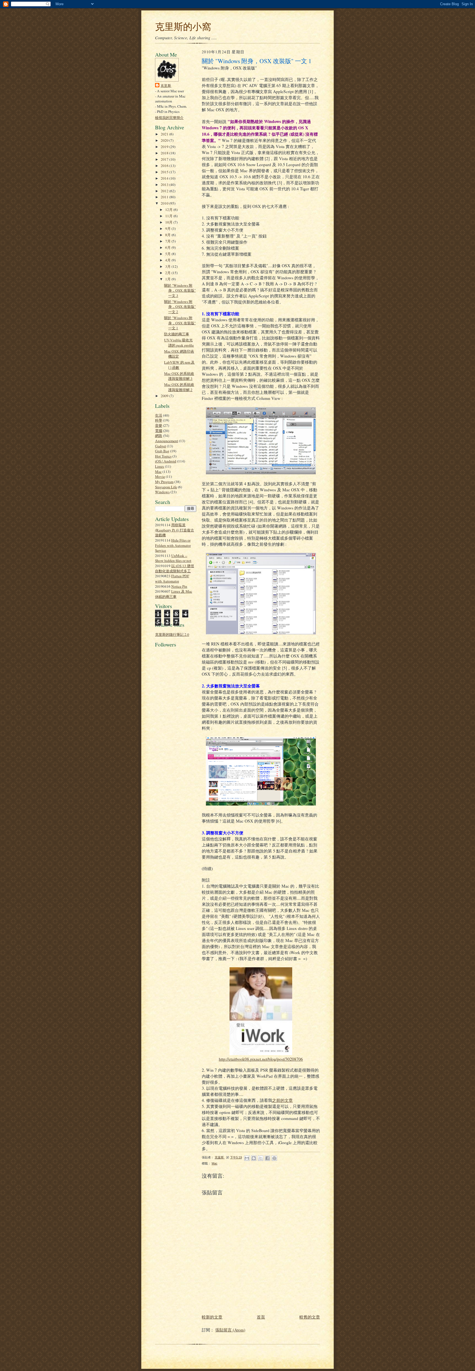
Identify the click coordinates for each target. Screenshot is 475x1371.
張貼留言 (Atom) (230, 1330)
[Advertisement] (171, 775)
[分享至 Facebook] (267, 1158)
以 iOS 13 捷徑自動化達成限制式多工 (174, 568)
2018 (165, 153)
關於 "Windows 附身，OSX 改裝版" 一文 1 (180, 322)
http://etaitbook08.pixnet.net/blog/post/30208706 (261, 1059)
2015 (165, 171)
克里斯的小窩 (183, 26)
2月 (168, 272)
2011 (165, 196)
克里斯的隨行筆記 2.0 (172, 634)
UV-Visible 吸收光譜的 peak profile (179, 343)
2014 (165, 178)
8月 (168, 234)
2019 (165, 146)
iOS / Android (165, 461)
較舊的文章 (309, 1317)
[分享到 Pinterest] (274, 1158)
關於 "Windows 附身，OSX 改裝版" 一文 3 (180, 290)
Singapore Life (166, 486)
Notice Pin (179, 586)
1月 (168, 279)
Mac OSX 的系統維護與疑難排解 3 (179, 376)
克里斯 (166, 85)
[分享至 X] (260, 1158)
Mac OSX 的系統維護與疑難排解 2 (179, 387)
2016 (165, 165)
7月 (168, 241)
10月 (169, 222)
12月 (169, 209)
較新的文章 (212, 1317)
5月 (168, 253)
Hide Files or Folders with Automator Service (173, 545)
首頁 (261, 1317)
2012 (165, 190)
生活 (158, 415)
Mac (158, 471)
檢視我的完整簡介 (169, 117)
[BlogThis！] (253, 1158)
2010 (165, 203)
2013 (165, 184)
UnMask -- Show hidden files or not (173, 558)
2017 (165, 159)
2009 (165, 395)
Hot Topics (163, 456)
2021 (165, 134)
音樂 (158, 425)
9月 (168, 228)
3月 (168, 266)
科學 (158, 420)
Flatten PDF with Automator (172, 578)
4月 (168, 260)
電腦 (158, 430)
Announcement (166, 440)
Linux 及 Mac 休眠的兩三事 (173, 594)
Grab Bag (162, 450)
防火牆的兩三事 (176, 333)
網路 (158, 435)
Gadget (160, 446)
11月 (169, 215)
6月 (168, 247)
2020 (165, 140)
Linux (159, 466)
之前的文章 (282, 1100)
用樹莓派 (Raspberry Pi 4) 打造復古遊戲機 (174, 529)
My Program (164, 481)
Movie (160, 476)
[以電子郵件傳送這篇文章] (247, 1158)
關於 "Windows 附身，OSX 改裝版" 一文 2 (180, 306)
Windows (162, 491)
